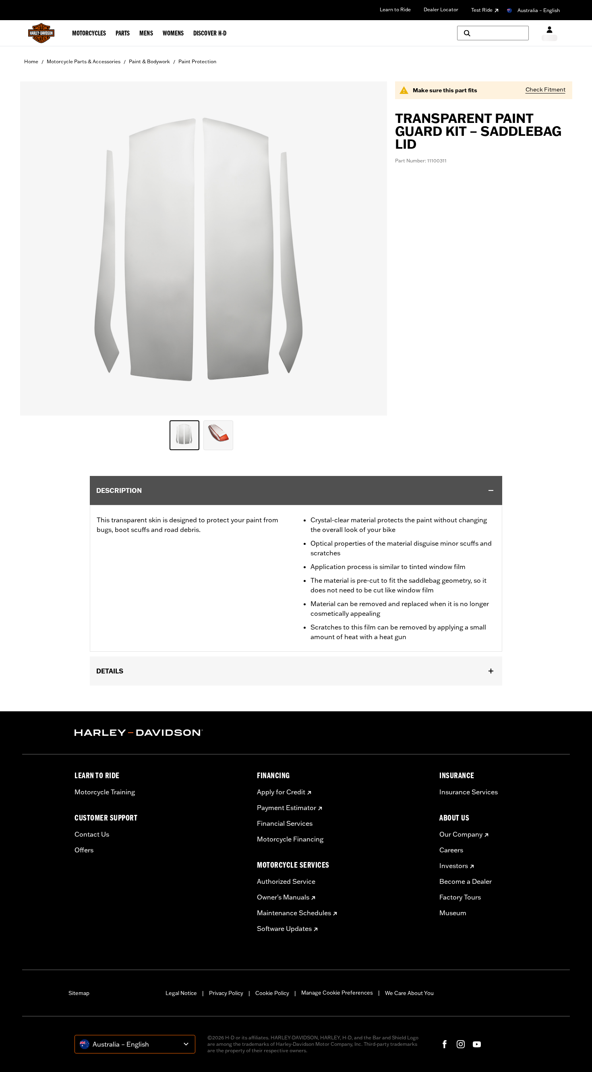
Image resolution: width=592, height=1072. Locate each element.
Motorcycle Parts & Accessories (83, 61)
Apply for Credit (281, 792)
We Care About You (409, 993)
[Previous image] (36, 249)
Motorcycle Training (105, 792)
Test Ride (482, 10)
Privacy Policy (226, 993)
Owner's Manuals (283, 897)
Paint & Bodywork (149, 61)
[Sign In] (549, 33)
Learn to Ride (395, 9)
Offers (84, 850)
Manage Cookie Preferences (337, 992)
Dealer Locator (441, 9)
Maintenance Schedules (294, 913)
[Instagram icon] (461, 1044)
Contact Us (92, 834)
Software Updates (284, 928)
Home (31, 61)
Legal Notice (181, 993)
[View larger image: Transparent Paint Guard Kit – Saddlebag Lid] (203, 247)
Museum (452, 913)
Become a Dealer (465, 881)
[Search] (493, 33)
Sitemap (78, 993)
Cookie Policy (272, 993)
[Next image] (371, 249)
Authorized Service (286, 881)
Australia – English (538, 10)
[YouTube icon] (477, 1044)
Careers (451, 850)
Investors (453, 866)
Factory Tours (460, 897)
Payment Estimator (286, 808)
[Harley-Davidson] (159, 732)
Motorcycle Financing (290, 839)
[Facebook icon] (444, 1044)
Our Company (460, 834)
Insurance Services (468, 792)
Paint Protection (197, 61)
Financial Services (285, 823)
